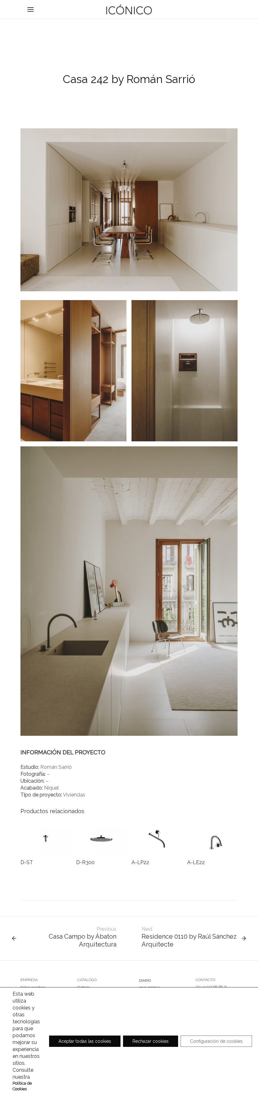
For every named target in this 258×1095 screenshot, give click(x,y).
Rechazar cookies (150, 1041)
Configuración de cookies (216, 1041)
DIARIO (145, 980)
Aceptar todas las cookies (85, 1041)
